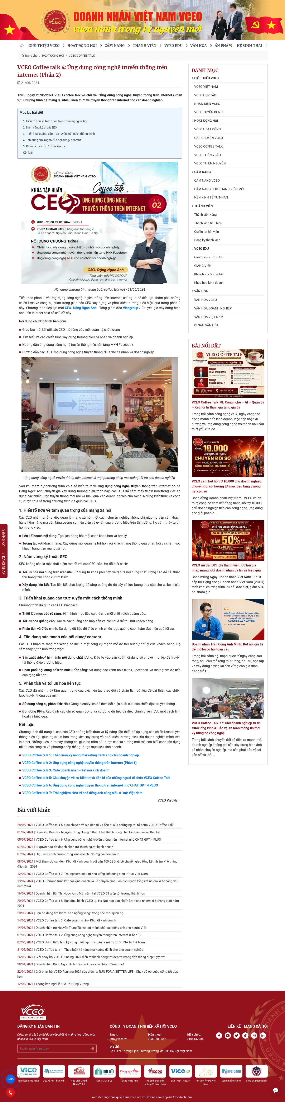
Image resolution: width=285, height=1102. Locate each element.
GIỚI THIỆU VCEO (43, 45)
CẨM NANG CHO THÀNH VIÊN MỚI (219, 189)
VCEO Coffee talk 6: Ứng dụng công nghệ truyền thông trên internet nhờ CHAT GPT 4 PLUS (90, 785)
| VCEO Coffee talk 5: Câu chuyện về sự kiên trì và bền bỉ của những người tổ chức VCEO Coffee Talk (95, 825)
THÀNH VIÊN (144, 45)
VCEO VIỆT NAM (206, 87)
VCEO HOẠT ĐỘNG (207, 129)
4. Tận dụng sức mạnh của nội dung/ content (52, 140)
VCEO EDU (173, 45)
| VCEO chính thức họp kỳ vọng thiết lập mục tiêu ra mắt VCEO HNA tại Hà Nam (81, 942)
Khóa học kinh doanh (208, 283)
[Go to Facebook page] (220, 1036)
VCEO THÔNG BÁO (207, 155)
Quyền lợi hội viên (206, 232)
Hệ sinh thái (249, 45)
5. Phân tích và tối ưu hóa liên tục (44, 146)
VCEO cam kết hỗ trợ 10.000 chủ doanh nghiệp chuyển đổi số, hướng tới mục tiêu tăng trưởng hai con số (226, 486)
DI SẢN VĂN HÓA (206, 325)
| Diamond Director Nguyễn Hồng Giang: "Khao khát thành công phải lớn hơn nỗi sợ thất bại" (89, 832)
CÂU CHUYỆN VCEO (208, 138)
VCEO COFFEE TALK (82, 55)
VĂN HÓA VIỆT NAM (208, 317)
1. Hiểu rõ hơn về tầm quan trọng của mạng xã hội (55, 121)
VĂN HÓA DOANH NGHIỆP (213, 308)
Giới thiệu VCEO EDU (208, 257)
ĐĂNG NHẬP (3, 565)
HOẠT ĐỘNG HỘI (82, 45)
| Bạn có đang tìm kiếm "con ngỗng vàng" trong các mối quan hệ (70, 913)
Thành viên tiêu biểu (208, 223)
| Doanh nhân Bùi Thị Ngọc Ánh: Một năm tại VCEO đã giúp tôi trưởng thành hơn (81, 893)
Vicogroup (131, 308)
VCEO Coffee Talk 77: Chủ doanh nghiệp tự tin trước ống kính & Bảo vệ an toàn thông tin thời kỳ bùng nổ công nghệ (226, 728)
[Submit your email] (92, 1048)
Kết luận (28, 152)
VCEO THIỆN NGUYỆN (210, 163)
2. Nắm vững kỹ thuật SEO (40, 127)
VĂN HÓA (198, 45)
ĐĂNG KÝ (3, 538)
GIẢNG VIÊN (203, 266)
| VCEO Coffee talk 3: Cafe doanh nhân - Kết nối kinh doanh (66, 920)
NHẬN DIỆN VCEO (207, 104)
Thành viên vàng (205, 214)
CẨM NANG (115, 45)
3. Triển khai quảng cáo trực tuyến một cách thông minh (59, 133)
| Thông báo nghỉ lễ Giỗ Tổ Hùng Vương (53, 984)
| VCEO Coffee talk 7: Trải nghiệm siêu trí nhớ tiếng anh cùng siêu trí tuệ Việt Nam (82, 874)
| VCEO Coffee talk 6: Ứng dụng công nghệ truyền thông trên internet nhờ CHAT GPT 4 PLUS (89, 839)
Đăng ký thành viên (207, 240)
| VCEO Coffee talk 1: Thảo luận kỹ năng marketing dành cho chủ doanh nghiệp (80, 950)
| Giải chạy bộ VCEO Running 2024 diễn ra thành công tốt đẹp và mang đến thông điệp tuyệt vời (91, 957)
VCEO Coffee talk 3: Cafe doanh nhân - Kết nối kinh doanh (65, 770)
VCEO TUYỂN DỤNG (208, 112)
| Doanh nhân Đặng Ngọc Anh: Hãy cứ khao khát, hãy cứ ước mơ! (70, 964)
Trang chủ (31, 55)
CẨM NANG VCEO (207, 180)
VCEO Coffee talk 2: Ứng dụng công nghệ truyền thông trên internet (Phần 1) (79, 763)
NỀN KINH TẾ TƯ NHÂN (211, 197)
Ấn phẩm (223, 45)
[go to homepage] (22, 45)
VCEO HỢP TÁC (205, 95)
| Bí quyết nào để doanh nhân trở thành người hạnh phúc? (65, 847)
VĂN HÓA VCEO (205, 300)
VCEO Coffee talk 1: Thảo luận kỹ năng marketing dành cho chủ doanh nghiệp (80, 755)
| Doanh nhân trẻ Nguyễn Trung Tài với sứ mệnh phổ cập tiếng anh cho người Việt (81, 928)
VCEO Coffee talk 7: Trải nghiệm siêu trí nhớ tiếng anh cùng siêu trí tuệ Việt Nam (82, 793)
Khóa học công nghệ (208, 274)
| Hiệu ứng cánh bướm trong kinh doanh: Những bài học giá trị (68, 854)
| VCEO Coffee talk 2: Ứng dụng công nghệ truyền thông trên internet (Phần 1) (79, 935)
